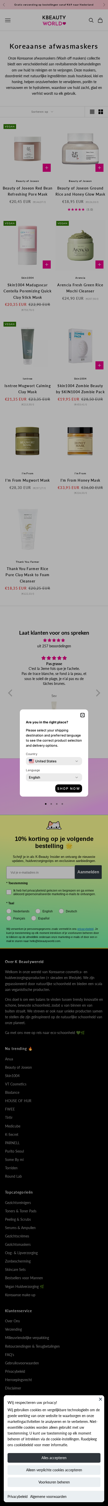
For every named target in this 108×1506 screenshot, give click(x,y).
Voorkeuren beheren (54, 1482)
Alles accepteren (54, 1458)
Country (31, 754)
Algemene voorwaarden (48, 1496)
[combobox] (43, 761)
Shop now (68, 788)
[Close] (100, 1399)
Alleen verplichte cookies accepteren (54, 1470)
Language (33, 770)
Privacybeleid (18, 1496)
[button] (82, 715)
